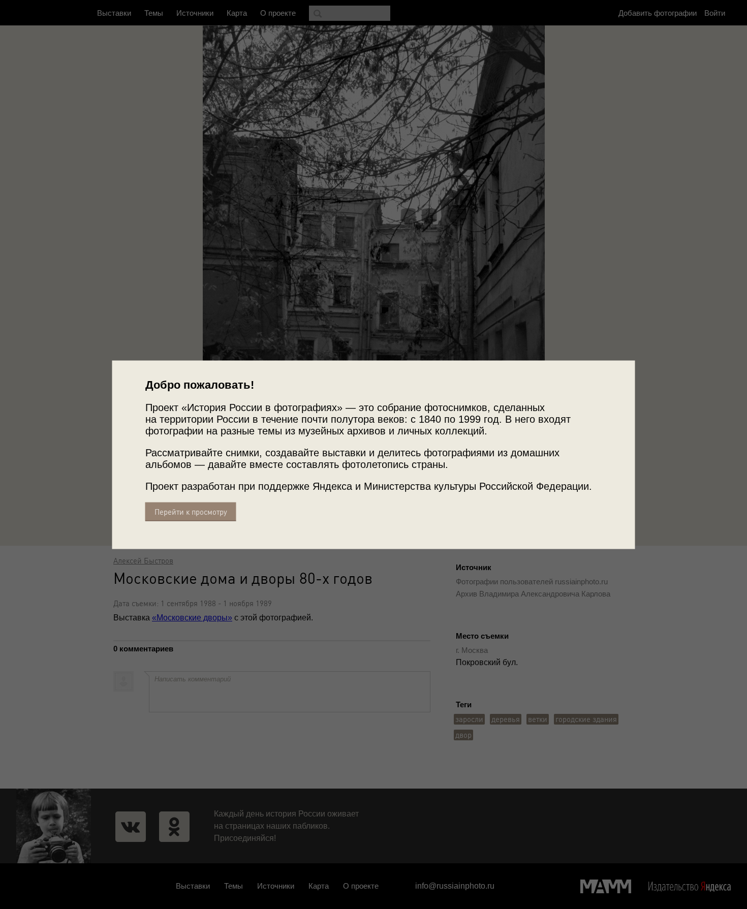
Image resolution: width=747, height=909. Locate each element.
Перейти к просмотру (190, 511)
